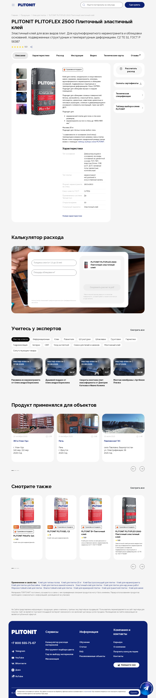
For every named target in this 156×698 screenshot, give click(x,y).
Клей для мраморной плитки (87, 588)
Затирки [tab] (36, 345)
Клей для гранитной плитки (114, 588)
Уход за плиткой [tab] (61, 345)
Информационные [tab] (41, 339)
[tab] (20, 55)
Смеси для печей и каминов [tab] (86, 345)
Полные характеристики (72, 216)
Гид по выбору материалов (59, 654)
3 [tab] (18, 470)
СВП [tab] (47, 345)
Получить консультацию (125, 651)
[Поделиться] (31, 46)
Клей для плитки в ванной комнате (57, 585)
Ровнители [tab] (69, 339)
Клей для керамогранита (128, 582)
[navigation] (13, 5)
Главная (14, 15)
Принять (134, 693)
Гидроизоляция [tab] (20, 345)
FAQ (81, 651)
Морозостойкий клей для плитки (26, 588)
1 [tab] (12, 470)
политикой (88, 691)
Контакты (118, 656)
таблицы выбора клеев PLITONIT (91, 141)
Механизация (52, 659)
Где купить (134, 5)
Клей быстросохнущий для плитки (99, 582)
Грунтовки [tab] (116, 339)
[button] (21, 73)
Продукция (25, 15)
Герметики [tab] (131, 339)
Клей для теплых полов (49, 582)
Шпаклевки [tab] (100, 339)
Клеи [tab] (56, 339)
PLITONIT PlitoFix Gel (23, 536)
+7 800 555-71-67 (23, 643)
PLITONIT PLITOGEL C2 (58, 531)
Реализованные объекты (92, 656)
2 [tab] (15, 470)
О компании (119, 647)
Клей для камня (136, 588)
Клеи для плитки (39, 15)
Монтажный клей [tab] (112, 345)
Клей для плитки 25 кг (71, 582)
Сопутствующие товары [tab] (24, 350)
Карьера (117, 642)
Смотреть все (137, 330)
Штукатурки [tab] (85, 339)
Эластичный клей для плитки (88, 585)
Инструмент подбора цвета (59, 649)
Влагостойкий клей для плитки (58, 588)
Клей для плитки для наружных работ (121, 585)
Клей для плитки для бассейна (25, 585)
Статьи (83, 647)
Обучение (84, 642)
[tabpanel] (61, 142)
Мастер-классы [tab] (20, 339)
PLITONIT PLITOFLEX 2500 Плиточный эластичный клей (128, 534)
